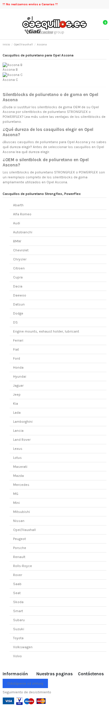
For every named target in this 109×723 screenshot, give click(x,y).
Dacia (17, 286)
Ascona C (10, 80)
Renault (19, 557)
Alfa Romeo (22, 214)
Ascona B (10, 69)
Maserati (20, 467)
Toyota (18, 638)
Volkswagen (23, 647)
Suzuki (18, 629)
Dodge (18, 313)
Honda (18, 367)
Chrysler (19, 259)
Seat (17, 593)
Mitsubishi (21, 512)
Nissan (18, 521)
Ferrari (18, 340)
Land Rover (22, 440)
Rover (17, 575)
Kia (15, 404)
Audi (16, 223)
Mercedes (21, 485)
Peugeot (19, 539)
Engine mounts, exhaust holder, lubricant (46, 331)
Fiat (16, 349)
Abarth (18, 205)
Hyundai (19, 376)
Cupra (18, 277)
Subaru (19, 620)
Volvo (17, 656)
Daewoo (19, 295)
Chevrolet (20, 250)
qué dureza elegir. (36, 152)
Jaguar (18, 385)
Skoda (18, 602)
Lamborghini (23, 422)
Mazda (18, 476)
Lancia (18, 431)
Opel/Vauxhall (24, 530)
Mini (16, 503)
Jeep (17, 394)
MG (15, 494)
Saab (17, 584)
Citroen (19, 268)
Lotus (17, 458)
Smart (18, 611)
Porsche (19, 548)
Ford (16, 358)
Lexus (17, 449)
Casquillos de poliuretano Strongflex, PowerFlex (42, 194)
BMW (17, 241)
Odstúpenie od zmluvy (25, 683)
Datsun (19, 304)
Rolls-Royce (22, 566)
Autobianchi (22, 232)
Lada (17, 413)
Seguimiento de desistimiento (27, 692)
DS (15, 322)
